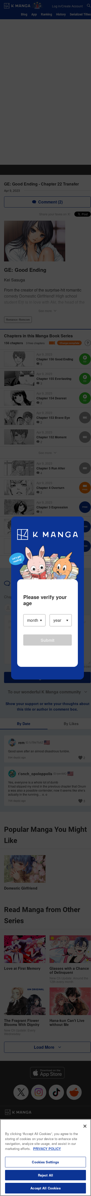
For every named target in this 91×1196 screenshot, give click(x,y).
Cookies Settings (45, 1162)
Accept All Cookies (45, 1188)
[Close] (84, 1126)
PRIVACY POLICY (47, 1148)
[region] (45, 1157)
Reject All (45, 1175)
